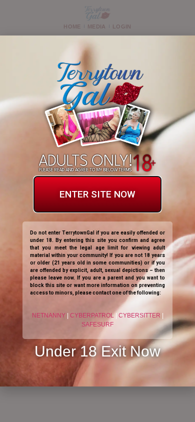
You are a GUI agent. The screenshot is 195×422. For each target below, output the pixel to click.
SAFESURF (98, 324)
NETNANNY (49, 315)
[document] (97, 211)
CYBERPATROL (92, 315)
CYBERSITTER (139, 315)
